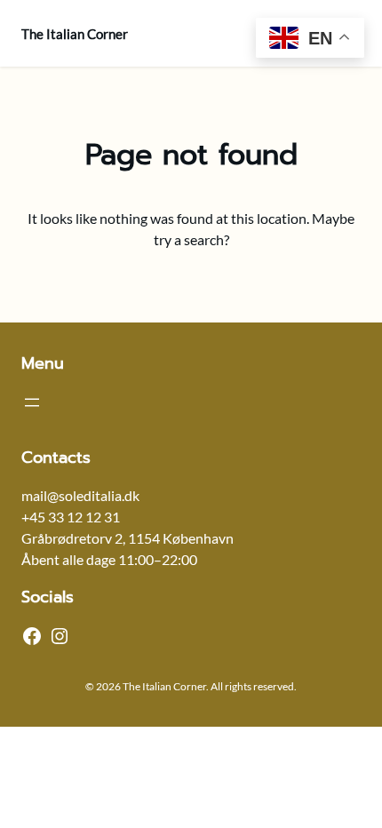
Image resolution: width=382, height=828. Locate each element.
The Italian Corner (74, 34)
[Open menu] (32, 402)
